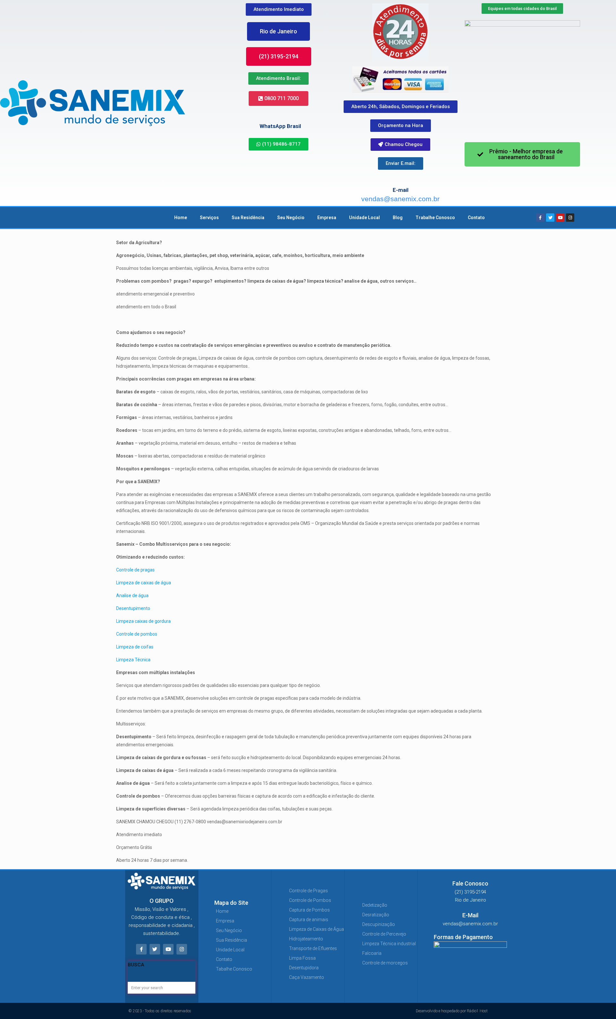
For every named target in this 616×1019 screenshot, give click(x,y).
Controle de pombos (136, 634)
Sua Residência (248, 217)
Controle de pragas (135, 569)
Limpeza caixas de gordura (143, 621)
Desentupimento (133, 608)
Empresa (326, 217)
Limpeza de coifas (134, 646)
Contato (476, 217)
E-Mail (470, 915)
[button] (278, 31)
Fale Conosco (470, 883)
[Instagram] (570, 217)
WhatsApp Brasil (280, 126)
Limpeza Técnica (133, 659)
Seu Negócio (290, 217)
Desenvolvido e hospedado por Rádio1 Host (452, 1011)
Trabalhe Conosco (435, 217)
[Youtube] (560, 217)
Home (180, 217)
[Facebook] (540, 217)
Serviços (209, 217)
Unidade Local (364, 217)
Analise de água (132, 595)
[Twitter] (550, 217)
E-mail (400, 190)
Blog (398, 217)
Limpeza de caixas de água (143, 582)
